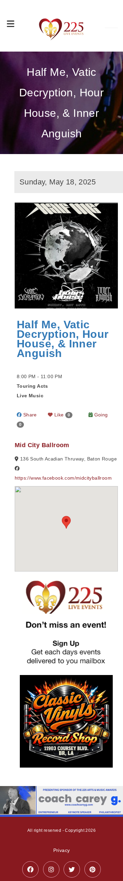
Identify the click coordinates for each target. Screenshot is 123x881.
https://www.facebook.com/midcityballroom (63, 478)
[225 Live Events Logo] (61, 25)
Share (29, 414)
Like (61, 414)
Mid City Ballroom (42, 445)
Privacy (61, 850)
